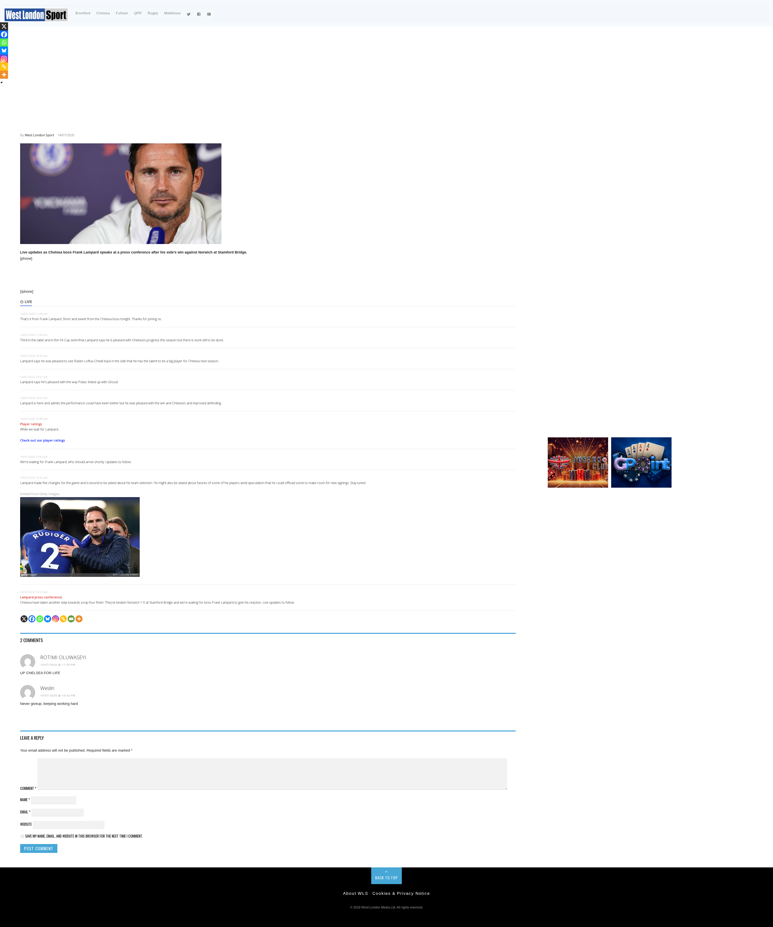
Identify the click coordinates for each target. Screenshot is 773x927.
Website (26, 824)
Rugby (153, 13)
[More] (79, 618)
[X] (24, 618)
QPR (138, 13)
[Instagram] (55, 618)
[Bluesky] (47, 618)
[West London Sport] (36, 18)
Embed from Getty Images (39, 494)
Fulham (122, 13)
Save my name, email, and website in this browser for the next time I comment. (84, 836)
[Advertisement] (141, 65)
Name (25, 799)
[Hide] (1, 82)
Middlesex (172, 13)
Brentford (82, 13)
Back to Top (386, 877)
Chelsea (103, 13)
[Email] (71, 618)
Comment (28, 788)
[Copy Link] (63, 618)
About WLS (355, 893)
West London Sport (39, 135)
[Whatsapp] (39, 618)
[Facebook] (31, 618)
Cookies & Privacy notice (401, 893)
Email (25, 811)
